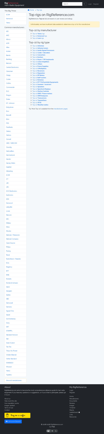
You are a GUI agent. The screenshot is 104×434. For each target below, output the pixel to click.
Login (90, 4)
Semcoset (9, 303)
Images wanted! (9, 405)
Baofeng (9, 59)
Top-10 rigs (38, 33)
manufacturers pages (61, 109)
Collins (8, 83)
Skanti (8, 315)
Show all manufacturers (14, 380)
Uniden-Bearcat (11, 355)
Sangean (9, 291)
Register (96, 4)
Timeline (72, 408)
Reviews (72, 403)
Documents (73, 401)
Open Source (10, 243)
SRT (7, 327)
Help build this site (10, 401)
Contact (7, 410)
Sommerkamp (11, 319)
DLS (7, 91)
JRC (7, 187)
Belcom (8, 63)
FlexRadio (9, 127)
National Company (12, 239)
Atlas (7, 47)
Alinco (8, 39)
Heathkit (8, 167)
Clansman (9, 71)
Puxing (8, 251)
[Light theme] (52, 431)
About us (7, 399)
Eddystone (9, 107)
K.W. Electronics (11, 191)
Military (8, 223)
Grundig (9, 147)
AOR (7, 43)
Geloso (8, 135)
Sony (8, 323)
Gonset (8, 139)
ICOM (8, 15)
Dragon (8, 95)
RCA (7, 263)
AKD (7, 35)
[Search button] (84, 4)
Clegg (8, 75)
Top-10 (38, 46)
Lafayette (9, 207)
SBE (7, 299)
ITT (7, 179)
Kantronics (9, 195)
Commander (10, 87)
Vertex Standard (11, 359)
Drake (8, 99)
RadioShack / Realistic (13, 259)
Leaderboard (73, 412)
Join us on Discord (14, 421)
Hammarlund (10, 155)
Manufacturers (74, 399)
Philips (8, 247)
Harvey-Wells (10, 163)
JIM (7, 183)
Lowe (8, 211)
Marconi (8, 215)
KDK (7, 199)
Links (71, 414)
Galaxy (8, 131)
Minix (8, 227)
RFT (7, 271)
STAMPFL (9, 331)
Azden (8, 51)
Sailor (8, 287)
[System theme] (48, 431)
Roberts (8, 279)
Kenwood (9, 18)
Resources (72, 417)
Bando (8, 55)
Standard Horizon (12, 335)
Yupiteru (9, 375)
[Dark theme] (56, 431)
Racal (8, 255)
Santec (8, 295)
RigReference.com (57, 424)
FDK (7, 123)
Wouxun (9, 367)
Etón (7, 119)
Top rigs (39, 10)
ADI (7, 31)
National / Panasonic (13, 235)
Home (31, 10)
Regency (9, 267)
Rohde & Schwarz (12, 283)
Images (71, 405)
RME (7, 275)
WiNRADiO (9, 363)
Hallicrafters (10, 151)
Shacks (71, 410)
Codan (8, 79)
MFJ (7, 219)
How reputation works (11, 403)
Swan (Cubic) (10, 343)
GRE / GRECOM (11, 143)
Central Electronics (12, 67)
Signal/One (10, 311)
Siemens (9, 307)
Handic (8, 159)
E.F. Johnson (10, 103)
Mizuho (8, 231)
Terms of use (8, 408)
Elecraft (8, 115)
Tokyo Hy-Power (11, 351)
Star (7, 339)
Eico (7, 111)
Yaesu (8, 23)
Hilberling (9, 171)
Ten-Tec (8, 347)
